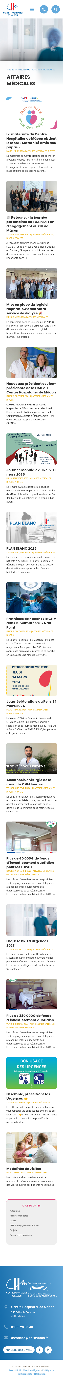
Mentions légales (31, 1370)
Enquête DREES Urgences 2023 (27, 943)
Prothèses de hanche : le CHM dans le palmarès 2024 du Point (31, 623)
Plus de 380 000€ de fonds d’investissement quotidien (30, 1017)
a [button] (31, 9)
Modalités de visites (23, 1168)
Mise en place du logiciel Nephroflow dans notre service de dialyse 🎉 (27, 309)
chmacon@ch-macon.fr (29, 1338)
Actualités (24, 69)
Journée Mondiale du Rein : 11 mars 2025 (31, 472)
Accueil (11, 69)
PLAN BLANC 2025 (21, 548)
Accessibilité (15, 1370)
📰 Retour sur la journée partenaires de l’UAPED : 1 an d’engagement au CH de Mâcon (30, 224)
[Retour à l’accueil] (13, 9)
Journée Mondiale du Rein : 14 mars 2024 (31, 703)
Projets (19, 238)
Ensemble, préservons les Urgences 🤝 (28, 1096)
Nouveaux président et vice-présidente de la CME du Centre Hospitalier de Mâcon (31, 388)
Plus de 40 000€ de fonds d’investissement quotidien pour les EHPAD (30, 862)
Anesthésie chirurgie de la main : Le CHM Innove (28, 782)
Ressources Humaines (21, 1235)
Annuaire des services (19, 1350)
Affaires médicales (36, 151)
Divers (51, 151)
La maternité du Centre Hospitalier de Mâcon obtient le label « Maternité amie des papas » (31, 141)
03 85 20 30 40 (22, 1327)
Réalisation (40, 1374)
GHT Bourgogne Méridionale (22, 874)
